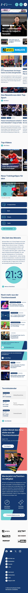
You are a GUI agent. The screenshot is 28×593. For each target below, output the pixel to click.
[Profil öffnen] (21, 4)
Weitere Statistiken (10, 286)
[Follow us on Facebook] (6, 551)
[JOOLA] (22, 541)
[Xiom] (22, 536)
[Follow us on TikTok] (25, 551)
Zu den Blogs (7, 358)
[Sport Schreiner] (14, 10)
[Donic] (6, 541)
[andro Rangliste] (14, 50)
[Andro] (6, 531)
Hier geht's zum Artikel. (5, 197)
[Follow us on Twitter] (16, 551)
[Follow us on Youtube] (11, 551)
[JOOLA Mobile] (14, 90)
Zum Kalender (8, 421)
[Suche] (16, 4)
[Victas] (22, 531)
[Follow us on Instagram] (20, 551)
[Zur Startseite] (6, 4)
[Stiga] (6, 536)
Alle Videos (6, 145)
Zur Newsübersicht (9, 347)
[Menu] (25, 4)
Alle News (6, 100)
